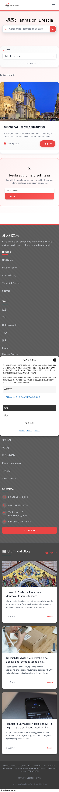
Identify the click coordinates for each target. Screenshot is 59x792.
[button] (55, 360)
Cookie (30, 778)
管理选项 (29, 423)
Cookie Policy (9, 275)
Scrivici (28, 530)
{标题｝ (22, 431)
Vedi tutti (49, 552)
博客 (4, 340)
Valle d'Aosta (9, 478)
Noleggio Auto (9, 325)
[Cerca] (53, 29)
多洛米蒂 (6, 439)
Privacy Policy (9, 267)
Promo (5, 348)
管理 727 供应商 (11, 397)
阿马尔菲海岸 (8, 455)
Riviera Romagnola (12, 463)
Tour (4, 332)
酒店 (4, 309)
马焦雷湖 (6, 470)
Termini (38, 778)
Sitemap (6, 290)
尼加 (6, 415)
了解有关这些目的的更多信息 (29, 397)
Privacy (21, 778)
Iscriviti (11, 196)
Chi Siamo (7, 260)
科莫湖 (5, 447)
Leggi (49, 616)
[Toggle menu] (54, 5)
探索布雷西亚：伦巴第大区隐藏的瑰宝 (25, 127)
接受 (6, 408)
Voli (4, 317)
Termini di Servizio (11, 283)
